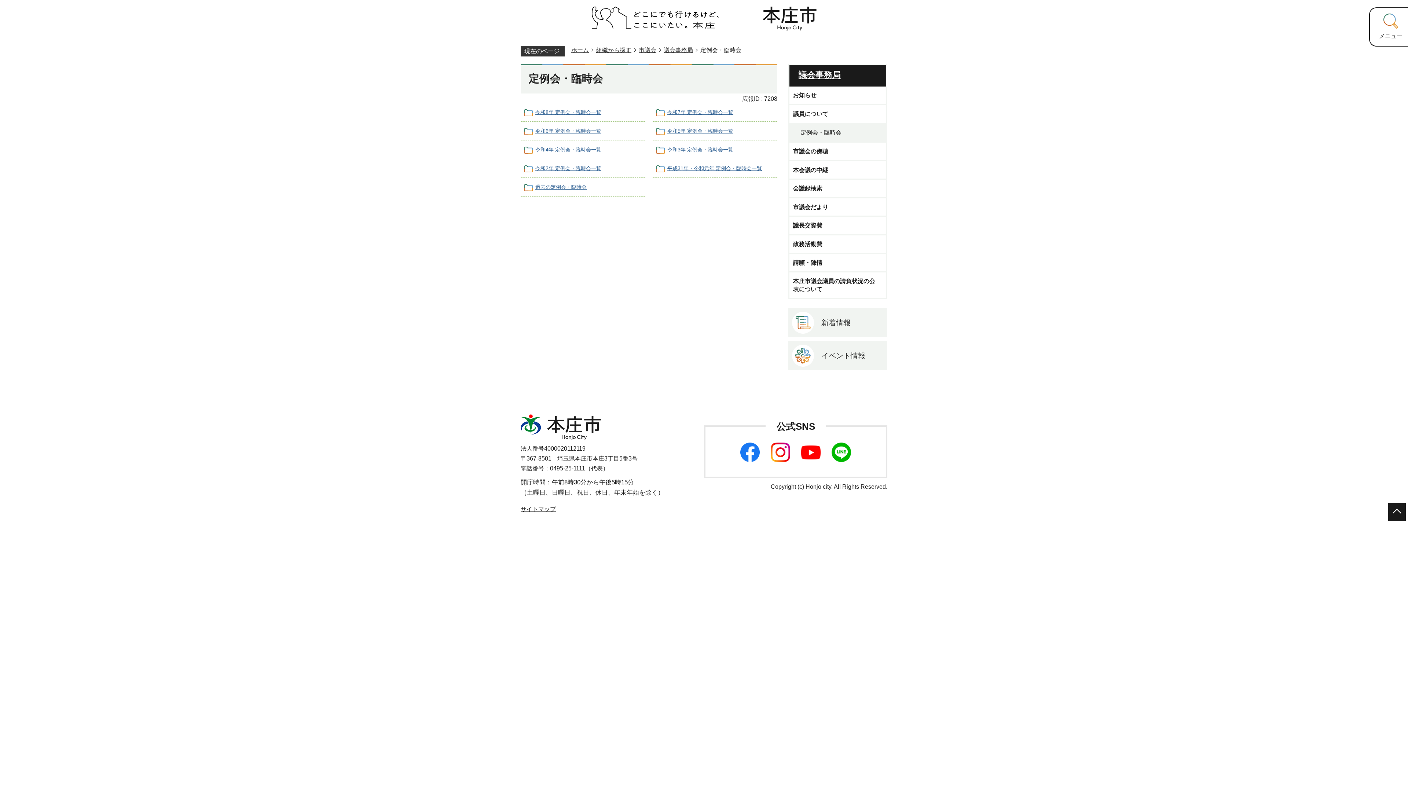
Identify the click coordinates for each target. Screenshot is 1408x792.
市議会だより (810, 207)
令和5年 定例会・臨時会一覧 (700, 131)
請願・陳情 (807, 263)
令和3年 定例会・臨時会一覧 (700, 150)
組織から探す (613, 50)
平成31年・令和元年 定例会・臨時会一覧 (714, 168)
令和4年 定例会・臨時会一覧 (568, 150)
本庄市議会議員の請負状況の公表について (834, 285)
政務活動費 (807, 244)
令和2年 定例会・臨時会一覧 (568, 168)
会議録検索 (807, 188)
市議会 (647, 50)
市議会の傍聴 (810, 151)
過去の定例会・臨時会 (561, 187)
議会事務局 (678, 50)
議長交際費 (807, 225)
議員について (810, 114)
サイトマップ (538, 509)
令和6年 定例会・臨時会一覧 (568, 131)
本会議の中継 (810, 170)
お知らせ (805, 95)
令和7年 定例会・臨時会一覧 (700, 112)
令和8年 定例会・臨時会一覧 (568, 112)
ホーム (580, 50)
